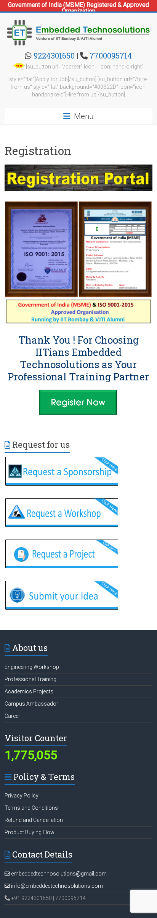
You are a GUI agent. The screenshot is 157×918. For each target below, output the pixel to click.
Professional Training (30, 679)
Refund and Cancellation (34, 820)
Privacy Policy (21, 795)
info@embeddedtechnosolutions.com (56, 886)
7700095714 (111, 55)
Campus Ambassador (31, 704)
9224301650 (54, 55)
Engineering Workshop (32, 667)
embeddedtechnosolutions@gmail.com (58, 874)
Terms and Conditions (31, 808)
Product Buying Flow (29, 832)
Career (12, 716)
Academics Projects (29, 691)
